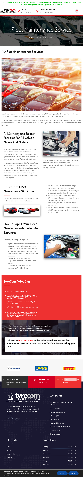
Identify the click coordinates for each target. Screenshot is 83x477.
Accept (62, 473)
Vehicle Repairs (54, 416)
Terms (9, 450)
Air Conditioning (55, 430)
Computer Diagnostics (57, 423)
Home (30, 37)
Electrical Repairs (55, 434)
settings (6, 475)
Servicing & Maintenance (57, 412)
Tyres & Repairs (55, 408)
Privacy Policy (11, 454)
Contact (9, 458)
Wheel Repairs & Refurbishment (60, 427)
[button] (76, 11)
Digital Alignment (55, 419)
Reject (73, 473)
